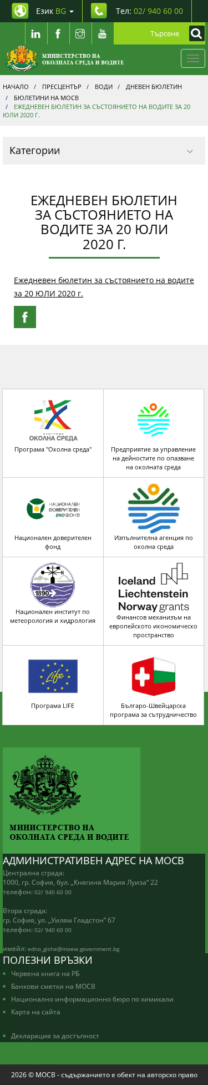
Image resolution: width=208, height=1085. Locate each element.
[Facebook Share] (25, 317)
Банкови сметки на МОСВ (53, 986)
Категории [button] (34, 150)
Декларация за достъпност (55, 1035)
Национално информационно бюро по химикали (92, 998)
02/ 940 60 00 (53, 892)
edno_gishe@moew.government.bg (73, 949)
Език (51, 11)
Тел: (149, 11)
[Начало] (64, 58)
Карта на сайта (35, 1011)
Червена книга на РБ (45, 973)
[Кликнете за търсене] (194, 33)
